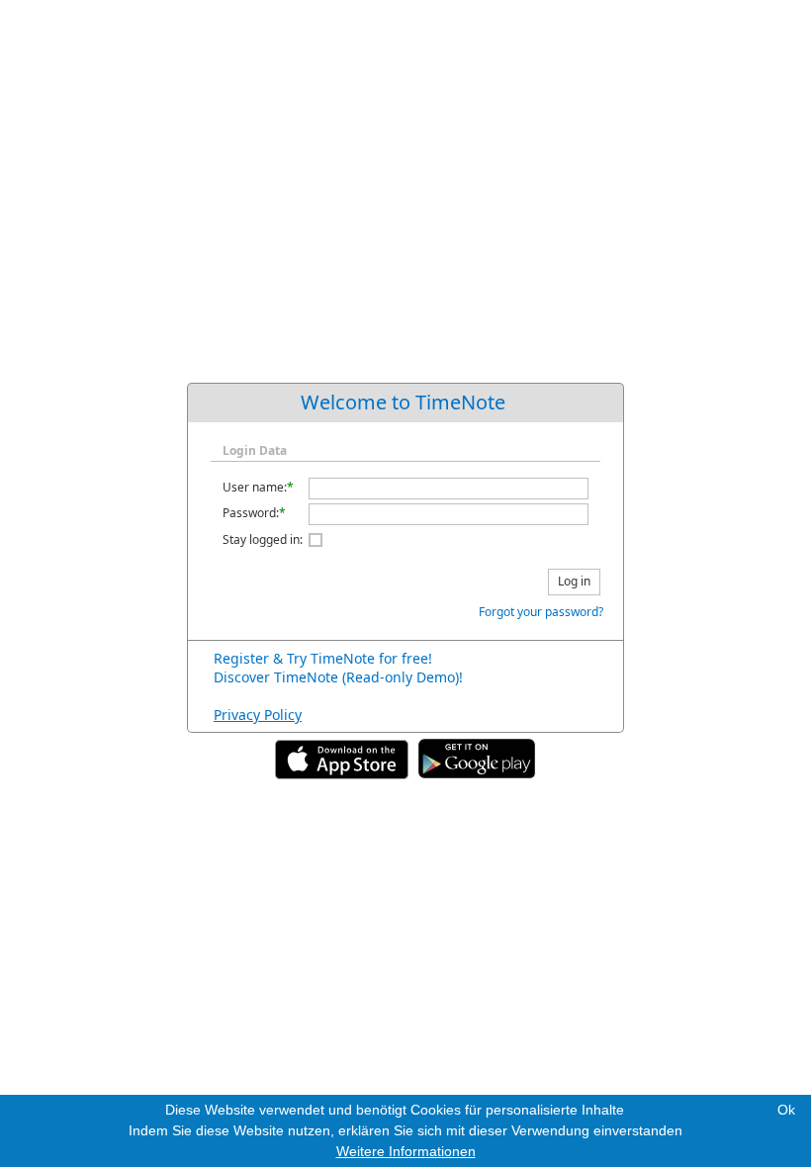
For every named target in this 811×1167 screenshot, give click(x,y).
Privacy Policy (258, 714)
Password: (251, 512)
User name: (255, 487)
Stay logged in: (263, 539)
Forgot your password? (541, 611)
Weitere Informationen (406, 1151)
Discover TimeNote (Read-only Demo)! (338, 677)
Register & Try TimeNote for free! (323, 658)
